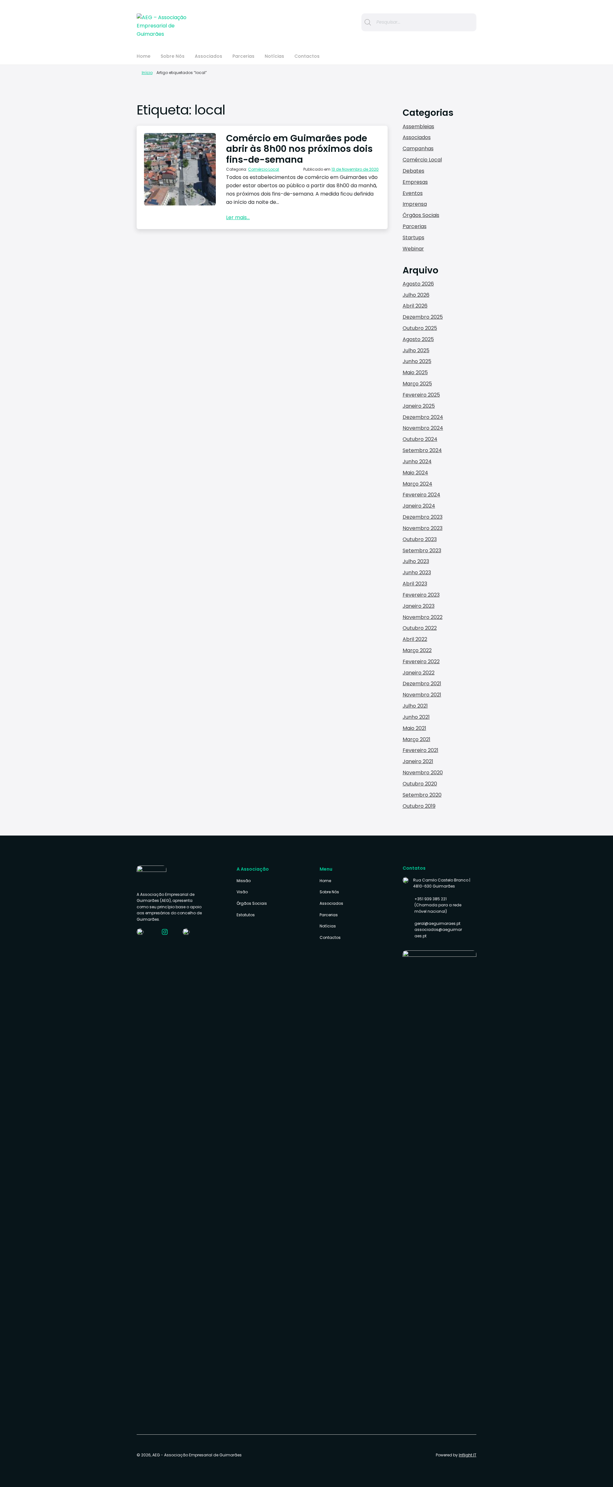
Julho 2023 (416, 561)
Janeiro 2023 (419, 606)
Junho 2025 (417, 361)
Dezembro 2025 (423, 317)
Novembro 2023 (423, 528)
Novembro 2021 (422, 694)
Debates (413, 171)
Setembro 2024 (422, 450)
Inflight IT (467, 1455)
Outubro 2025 (420, 328)
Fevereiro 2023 (421, 595)
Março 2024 (417, 483)
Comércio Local (263, 169)
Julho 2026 (416, 295)
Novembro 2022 (423, 617)
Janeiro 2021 (418, 761)
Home (143, 56)
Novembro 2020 (423, 772)
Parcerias (243, 56)
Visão (242, 892)
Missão (244, 880)
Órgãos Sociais (421, 215)
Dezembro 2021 (422, 683)
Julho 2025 (416, 350)
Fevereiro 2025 (421, 394)
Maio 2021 (414, 728)
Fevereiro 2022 (421, 661)
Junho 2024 (417, 461)
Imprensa (415, 204)
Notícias (274, 56)
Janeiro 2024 (419, 505)
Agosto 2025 (418, 339)
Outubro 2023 (420, 539)
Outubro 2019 (419, 806)
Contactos (307, 56)
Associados (208, 56)
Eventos (413, 193)
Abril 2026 (415, 305)
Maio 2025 (415, 372)
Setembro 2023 (422, 550)
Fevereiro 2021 (420, 750)
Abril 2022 (415, 639)
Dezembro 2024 (423, 417)
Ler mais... (238, 217)
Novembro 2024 (423, 428)
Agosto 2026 (418, 283)
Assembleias (418, 126)
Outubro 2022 (420, 628)
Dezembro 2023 (423, 517)
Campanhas (418, 148)
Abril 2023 (415, 583)
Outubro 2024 (420, 439)
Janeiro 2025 (419, 406)
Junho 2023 (417, 572)
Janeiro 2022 (419, 672)
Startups (413, 237)
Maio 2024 (415, 472)
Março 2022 (417, 650)
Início (147, 72)
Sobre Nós (173, 56)
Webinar (413, 248)
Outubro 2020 (420, 783)
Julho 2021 (415, 706)
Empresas (415, 182)
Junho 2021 (416, 717)
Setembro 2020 (422, 795)
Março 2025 (417, 383)
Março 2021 (416, 739)
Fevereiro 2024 (421, 494)
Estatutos (246, 915)
